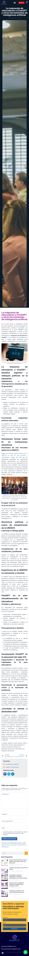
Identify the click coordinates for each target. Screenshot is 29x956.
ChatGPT (20, 395)
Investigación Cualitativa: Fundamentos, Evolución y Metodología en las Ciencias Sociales (18, 876)
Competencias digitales (12, 764)
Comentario (6, 794)
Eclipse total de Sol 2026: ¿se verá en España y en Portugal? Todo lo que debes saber (18, 861)
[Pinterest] (2, 953)
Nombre (5, 814)
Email (4, 923)
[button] (14, 2)
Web (3, 828)
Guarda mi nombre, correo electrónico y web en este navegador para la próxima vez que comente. (15, 833)
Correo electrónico (7, 821)
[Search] (26, 853)
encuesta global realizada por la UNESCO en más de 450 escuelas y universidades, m (14, 455)
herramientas (15, 767)
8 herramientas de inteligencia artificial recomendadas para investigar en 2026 (16, 884)
